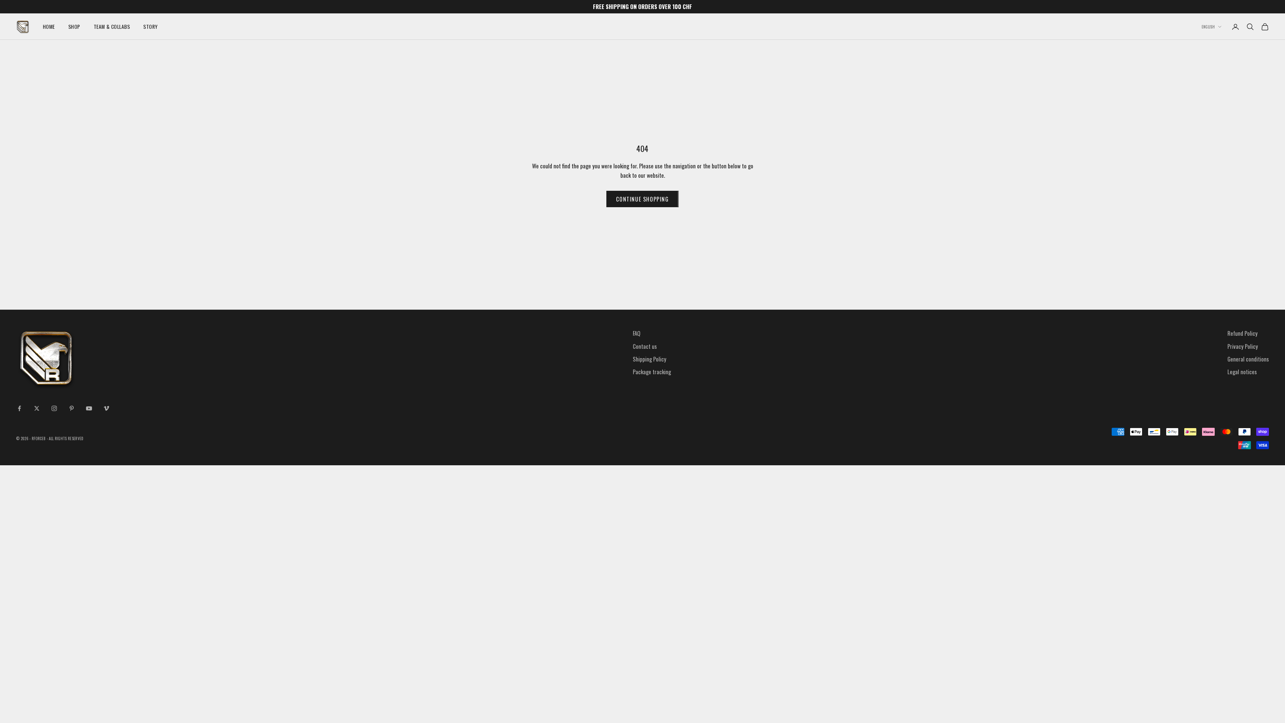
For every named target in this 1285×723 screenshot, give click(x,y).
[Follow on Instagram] (54, 408)
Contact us (645, 346)
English (1208, 26)
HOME (49, 26)
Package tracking (652, 372)
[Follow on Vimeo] (106, 408)
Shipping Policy (649, 359)
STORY (150, 26)
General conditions (1248, 359)
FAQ (636, 333)
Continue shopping (642, 199)
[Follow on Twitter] (36, 408)
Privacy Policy (1242, 346)
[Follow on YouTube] (89, 408)
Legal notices (1242, 372)
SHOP (74, 26)
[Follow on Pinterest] (71, 408)
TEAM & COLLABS (112, 26)
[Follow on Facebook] (19, 408)
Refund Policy (1242, 333)
